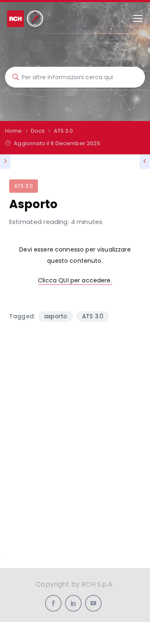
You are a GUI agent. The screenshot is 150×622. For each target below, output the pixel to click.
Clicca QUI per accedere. (75, 280)
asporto (55, 316)
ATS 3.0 (23, 185)
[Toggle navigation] (137, 18)
